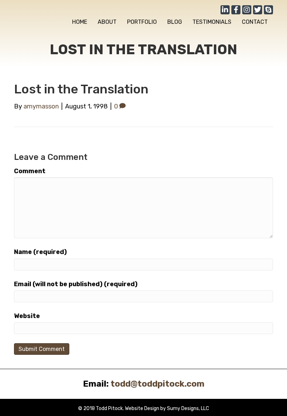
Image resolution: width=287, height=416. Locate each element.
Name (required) (40, 252)
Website (27, 316)
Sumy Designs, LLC (188, 408)
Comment (30, 171)
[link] (79, 21)
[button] (225, 9)
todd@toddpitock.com (157, 384)
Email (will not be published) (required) (76, 284)
